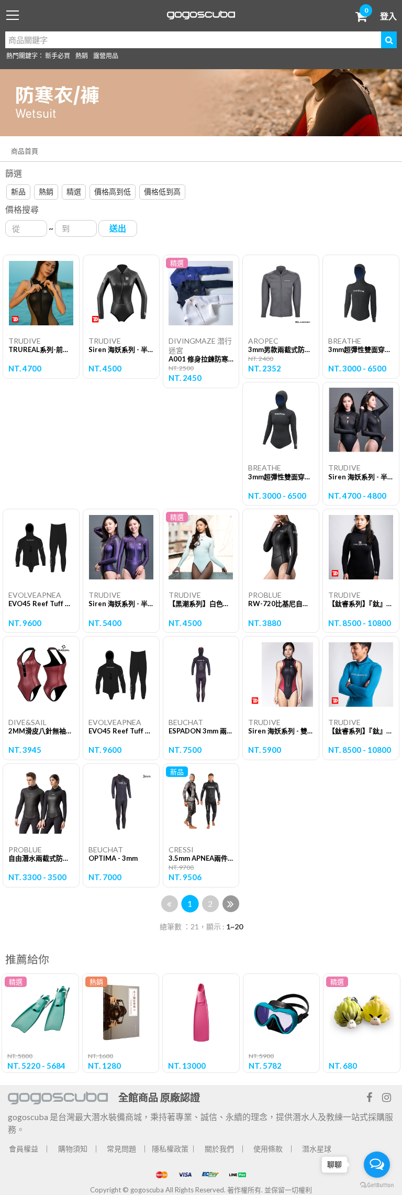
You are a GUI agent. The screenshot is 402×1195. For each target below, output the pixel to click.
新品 (18, 191)
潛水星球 (316, 1148)
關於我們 (219, 1148)
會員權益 (23, 1148)
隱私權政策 (170, 1148)
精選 (73, 191)
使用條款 (268, 1148)
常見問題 (121, 1148)
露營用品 (105, 56)
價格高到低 (112, 191)
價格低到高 (162, 191)
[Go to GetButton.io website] (377, 1184)
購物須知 (72, 1148)
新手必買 (57, 56)
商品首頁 (24, 151)
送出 (117, 228)
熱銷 (81, 56)
